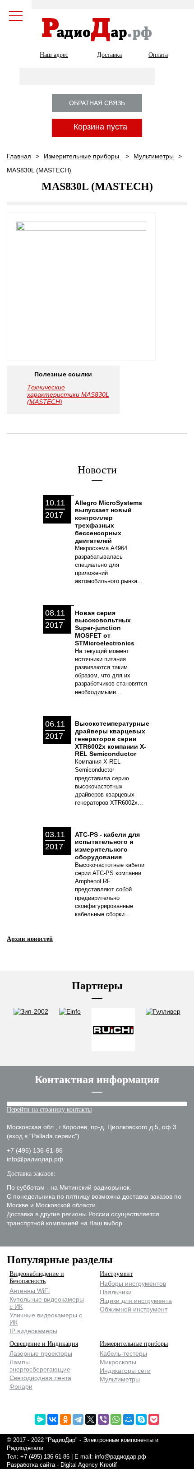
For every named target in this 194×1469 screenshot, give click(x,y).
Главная (19, 156)
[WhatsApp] (116, 1419)
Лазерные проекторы (40, 1353)
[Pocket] (153, 1419)
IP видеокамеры (33, 1331)
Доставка (109, 54)
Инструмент (116, 1273)
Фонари (20, 1386)
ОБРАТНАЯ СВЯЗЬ (97, 103)
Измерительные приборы (82, 156)
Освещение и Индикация (43, 1343)
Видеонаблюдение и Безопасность (36, 1277)
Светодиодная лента (40, 1377)
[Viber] (103, 1419)
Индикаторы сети (125, 1370)
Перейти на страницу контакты (49, 1109)
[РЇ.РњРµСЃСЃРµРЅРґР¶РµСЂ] (40, 1419)
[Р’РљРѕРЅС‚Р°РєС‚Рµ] (52, 1419)
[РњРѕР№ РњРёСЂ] (128, 1419)
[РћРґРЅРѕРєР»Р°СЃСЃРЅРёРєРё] (65, 1419)
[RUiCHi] (113, 1030)
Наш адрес (54, 54)
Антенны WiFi (29, 1290)
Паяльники (116, 1292)
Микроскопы (118, 1362)
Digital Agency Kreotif (88, 1464)
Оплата (158, 54)
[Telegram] (78, 1419)
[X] (90, 1419)
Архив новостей (30, 939)
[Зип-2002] (31, 1030)
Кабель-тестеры (123, 1353)
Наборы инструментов (133, 1283)
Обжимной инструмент (133, 1309)
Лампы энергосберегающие (39, 1365)
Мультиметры (154, 156)
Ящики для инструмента (136, 1300)
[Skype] (141, 1419)
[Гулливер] (163, 1030)
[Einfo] (70, 1030)
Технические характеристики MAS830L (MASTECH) (68, 394)
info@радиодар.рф (35, 1159)
